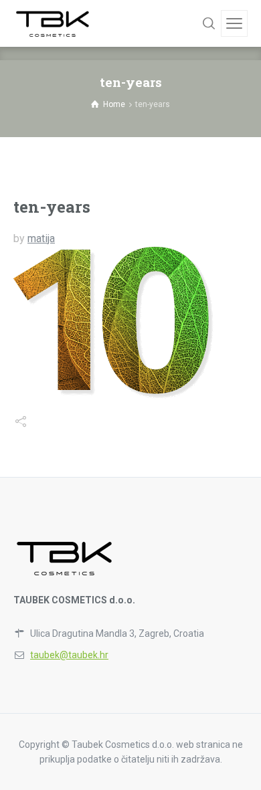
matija (41, 238)
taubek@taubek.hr (69, 655)
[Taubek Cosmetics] (53, 23)
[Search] (209, 23)
